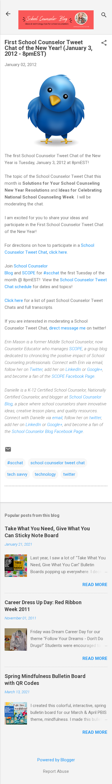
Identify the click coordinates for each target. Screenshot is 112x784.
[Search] (104, 15)
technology (45, 474)
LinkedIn (73, 369)
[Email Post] (8, 451)
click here (58, 252)
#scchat (51, 273)
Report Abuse (56, 771)
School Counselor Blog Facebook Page (47, 431)
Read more (94, 584)
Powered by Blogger (56, 759)
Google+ (94, 369)
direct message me (67, 328)
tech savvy (17, 474)
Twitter (36, 369)
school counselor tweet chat (57, 462)
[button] (104, 43)
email (57, 417)
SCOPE (28, 273)
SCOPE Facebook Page (73, 376)
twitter (95, 417)
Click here (14, 300)
